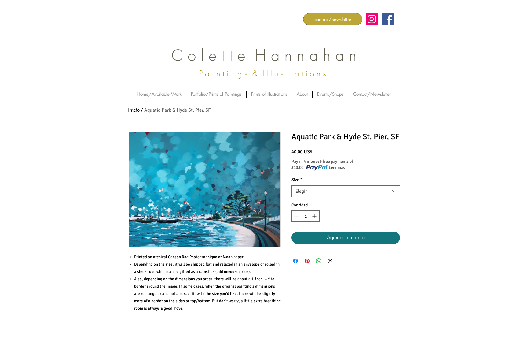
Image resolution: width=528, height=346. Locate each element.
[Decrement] (296, 216)
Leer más (337, 167)
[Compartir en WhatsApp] (318, 261)
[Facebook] (388, 19)
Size (297, 179)
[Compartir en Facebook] (295, 261)
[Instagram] (372, 19)
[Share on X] (330, 261)
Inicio (134, 110)
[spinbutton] (305, 216)
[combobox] (346, 191)
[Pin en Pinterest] (307, 261)
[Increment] (315, 216)
